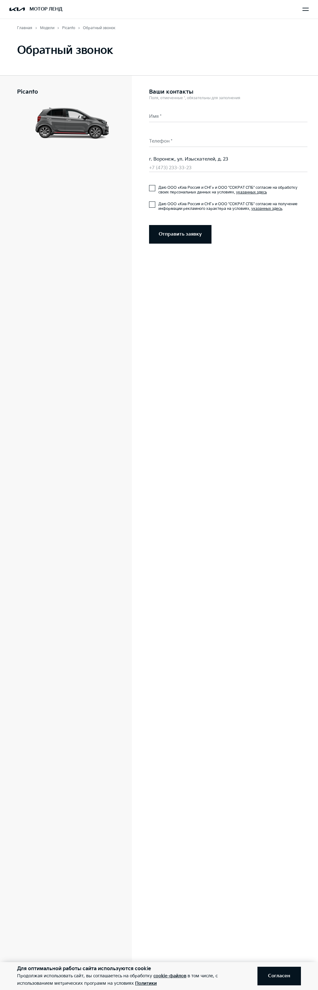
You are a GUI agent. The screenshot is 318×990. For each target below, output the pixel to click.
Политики (146, 983)
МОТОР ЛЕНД (46, 9)
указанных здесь (251, 192)
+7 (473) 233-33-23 (170, 168)
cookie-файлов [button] (169, 976)
